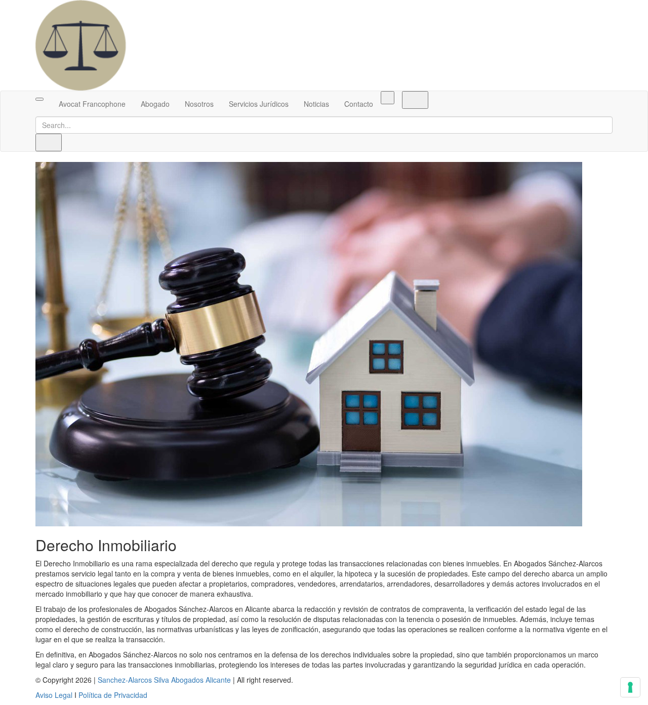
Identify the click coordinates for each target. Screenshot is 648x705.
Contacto (358, 104)
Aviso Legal (53, 695)
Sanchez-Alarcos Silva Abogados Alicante (164, 680)
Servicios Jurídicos (259, 104)
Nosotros (199, 104)
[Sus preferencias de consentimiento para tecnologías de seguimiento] (630, 687)
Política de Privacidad (112, 695)
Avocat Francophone (92, 104)
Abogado (155, 104)
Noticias (316, 104)
